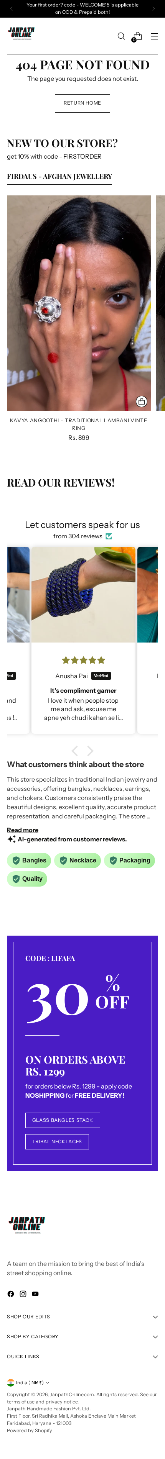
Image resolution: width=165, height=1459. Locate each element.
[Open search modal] (121, 36)
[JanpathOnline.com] (22, 36)
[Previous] (11, 9)
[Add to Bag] (141, 401)
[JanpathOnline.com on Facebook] (11, 1295)
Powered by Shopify (29, 1430)
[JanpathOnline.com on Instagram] (23, 1295)
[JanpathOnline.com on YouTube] (36, 1295)
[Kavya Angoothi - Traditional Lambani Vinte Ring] (79, 303)
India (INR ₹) (30, 1382)
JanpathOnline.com (72, 1394)
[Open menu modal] (154, 36)
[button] (76, 751)
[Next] (153, 9)
